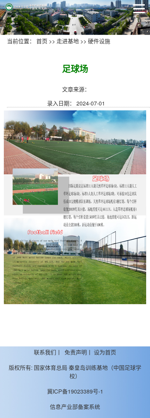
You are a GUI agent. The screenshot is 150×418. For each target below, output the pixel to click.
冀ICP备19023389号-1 (75, 391)
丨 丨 (75, 352)
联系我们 (45, 352)
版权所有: (20, 368)
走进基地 (68, 41)
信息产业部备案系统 (75, 407)
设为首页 (105, 352)
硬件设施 (99, 41)
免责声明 (76, 352)
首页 (41, 41)
